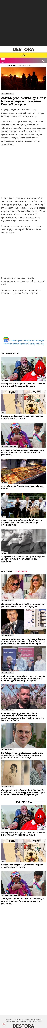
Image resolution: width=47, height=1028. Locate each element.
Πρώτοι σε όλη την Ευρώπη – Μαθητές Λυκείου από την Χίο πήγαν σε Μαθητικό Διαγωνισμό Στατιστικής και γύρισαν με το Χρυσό (23, 678)
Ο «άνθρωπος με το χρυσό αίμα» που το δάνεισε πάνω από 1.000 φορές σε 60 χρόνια (23, 384)
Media (4, 483)
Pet (3, 412)
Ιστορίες (5, 380)
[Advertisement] (23, 23)
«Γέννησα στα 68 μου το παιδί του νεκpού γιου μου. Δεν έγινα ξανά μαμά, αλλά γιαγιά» (22, 605)
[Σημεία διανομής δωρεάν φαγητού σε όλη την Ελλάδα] (23, 471)
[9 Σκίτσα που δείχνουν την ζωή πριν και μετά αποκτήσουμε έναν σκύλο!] (23, 402)
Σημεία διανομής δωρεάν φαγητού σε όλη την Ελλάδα (22, 487)
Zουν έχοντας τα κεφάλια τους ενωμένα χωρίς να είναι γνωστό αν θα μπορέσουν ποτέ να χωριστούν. (22, 452)
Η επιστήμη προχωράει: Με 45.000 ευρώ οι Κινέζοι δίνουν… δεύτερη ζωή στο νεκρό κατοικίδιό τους (21, 522)
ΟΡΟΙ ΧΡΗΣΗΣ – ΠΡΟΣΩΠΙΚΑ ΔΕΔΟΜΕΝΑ (28, 1019)
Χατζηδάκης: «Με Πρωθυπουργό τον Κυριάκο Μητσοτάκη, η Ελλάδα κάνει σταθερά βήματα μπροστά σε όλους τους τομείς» (22, 755)
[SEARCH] (44, 60)
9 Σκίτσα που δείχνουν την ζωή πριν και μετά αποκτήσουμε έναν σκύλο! (22, 417)
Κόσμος (5, 446)
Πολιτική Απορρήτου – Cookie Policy (18, 1021)
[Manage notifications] (4, 1024)
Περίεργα (13, 446)
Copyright (9, 1019)
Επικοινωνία (37, 1021)
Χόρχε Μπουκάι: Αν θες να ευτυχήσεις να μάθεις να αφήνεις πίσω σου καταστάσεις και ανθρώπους (23, 559)
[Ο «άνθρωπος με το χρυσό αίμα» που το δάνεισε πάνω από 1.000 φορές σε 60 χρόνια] (23, 369)
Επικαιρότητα (20, 571)
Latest (23, 56)
